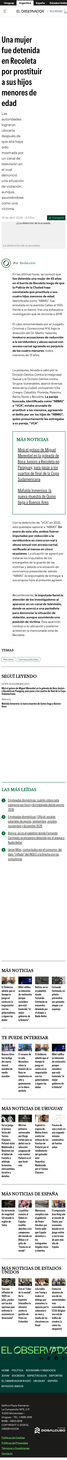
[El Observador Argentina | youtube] (56, 1352)
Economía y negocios (41, 1370)
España (53, 1380)
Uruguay (9, 3)
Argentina (25, 3)
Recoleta (8, 659)
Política (17, 1370)
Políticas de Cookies (13, 1437)
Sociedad (56, 11)
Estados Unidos (12, 1386)
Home (5, 1370)
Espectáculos (37, 1375)
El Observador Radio (16, 1380)
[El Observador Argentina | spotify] (48, 1358)
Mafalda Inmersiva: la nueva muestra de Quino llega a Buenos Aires (31, 705)
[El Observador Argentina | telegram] (56, 1358)
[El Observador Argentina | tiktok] (63, 1352)
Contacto (7, 1453)
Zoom (5, 1375)
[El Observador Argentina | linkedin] (41, 1358)
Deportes (55, 1375)
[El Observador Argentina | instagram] (49, 1352)
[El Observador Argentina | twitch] (63, 1358)
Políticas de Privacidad (15, 1442)
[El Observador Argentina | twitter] (37, 1352)
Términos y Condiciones (15, 1448)
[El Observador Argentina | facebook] (43, 1352)
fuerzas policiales (28, 659)
